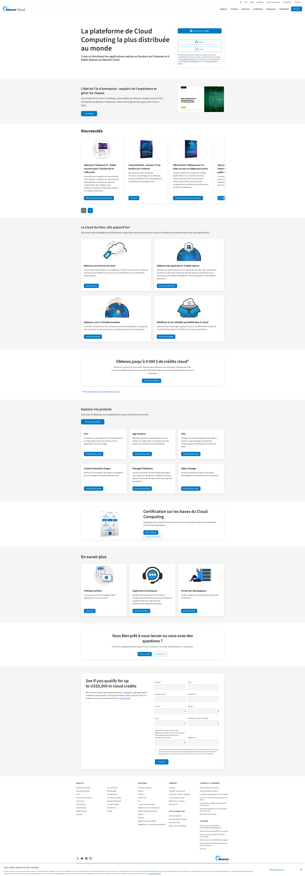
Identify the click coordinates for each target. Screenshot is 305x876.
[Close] (301, 869)
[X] (77, 858)
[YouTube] (82, 858)
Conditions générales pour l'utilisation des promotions (102, 391)
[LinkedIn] (86, 858)
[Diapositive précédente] (83, 210)
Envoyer (162, 762)
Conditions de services (187, 59)
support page (125, 698)
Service (158, 706)
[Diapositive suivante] (90, 210)
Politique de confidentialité (189, 61)
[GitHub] (90, 858)
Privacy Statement (154, 874)
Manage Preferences (277, 870)
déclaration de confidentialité (198, 754)
